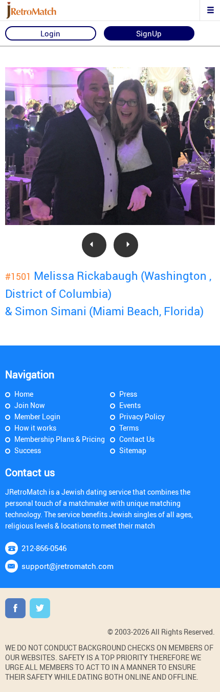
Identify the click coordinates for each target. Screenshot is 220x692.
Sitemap (132, 450)
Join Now (29, 405)
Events (130, 405)
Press (128, 394)
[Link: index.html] (43, 10)
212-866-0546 (44, 548)
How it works (35, 428)
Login (50, 33)
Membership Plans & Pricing (59, 439)
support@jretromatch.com (67, 566)
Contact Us (137, 439)
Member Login (37, 416)
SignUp (149, 33)
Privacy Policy (142, 416)
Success (27, 450)
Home (23, 394)
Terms (129, 428)
